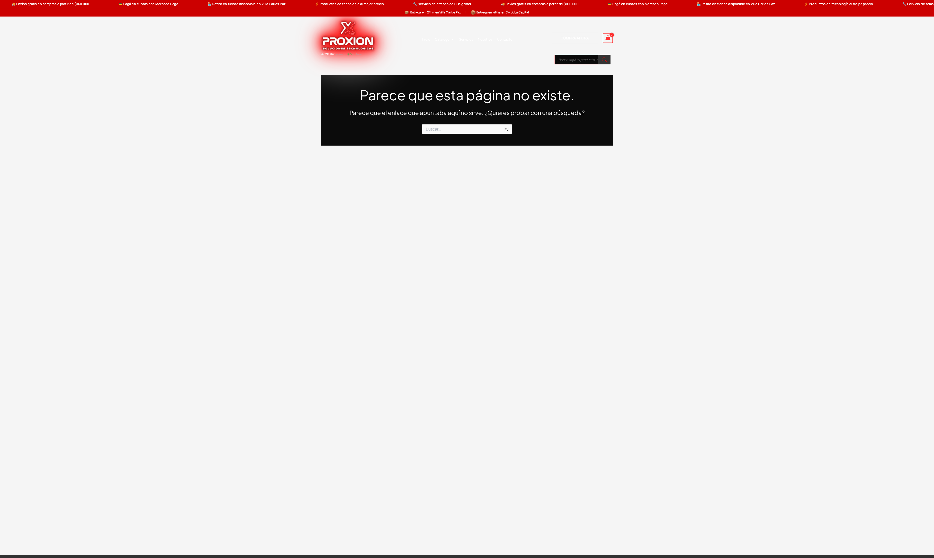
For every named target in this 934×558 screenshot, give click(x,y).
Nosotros (485, 39)
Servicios (466, 39)
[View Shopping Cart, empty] (608, 38)
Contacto (504, 39)
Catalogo (442, 39)
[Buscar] (604, 59)
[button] (575, 38)
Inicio (426, 39)
